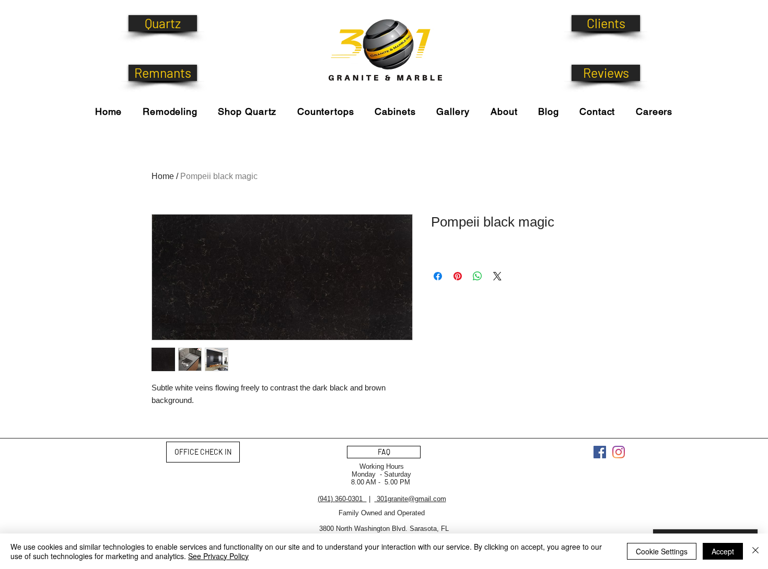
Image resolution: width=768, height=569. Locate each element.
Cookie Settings (662, 551)
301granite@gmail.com (410, 499)
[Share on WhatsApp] (477, 276)
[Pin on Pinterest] (457, 276)
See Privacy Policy (218, 556)
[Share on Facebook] (438, 276)
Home (163, 176)
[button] (247, 111)
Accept (723, 551)
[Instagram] (618, 452)
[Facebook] (600, 452)
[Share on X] (497, 276)
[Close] (755, 551)
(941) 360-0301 (342, 499)
